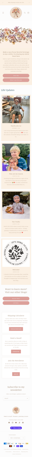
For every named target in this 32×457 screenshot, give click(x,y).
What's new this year (16, 80)
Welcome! (16, 270)
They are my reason (16, 174)
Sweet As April (10, 449)
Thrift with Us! (16, 126)
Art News (16, 303)
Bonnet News (16, 298)
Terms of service (16, 451)
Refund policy (25, 449)
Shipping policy (24, 451)
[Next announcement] (29, 2)
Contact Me (16, 351)
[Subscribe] (27, 398)
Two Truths (16, 222)
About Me (16, 75)
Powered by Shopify (17, 449)
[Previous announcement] (2, 2)
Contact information (16, 454)
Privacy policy (8, 451)
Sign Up (16, 374)
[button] (3, 13)
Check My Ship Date (16, 329)
